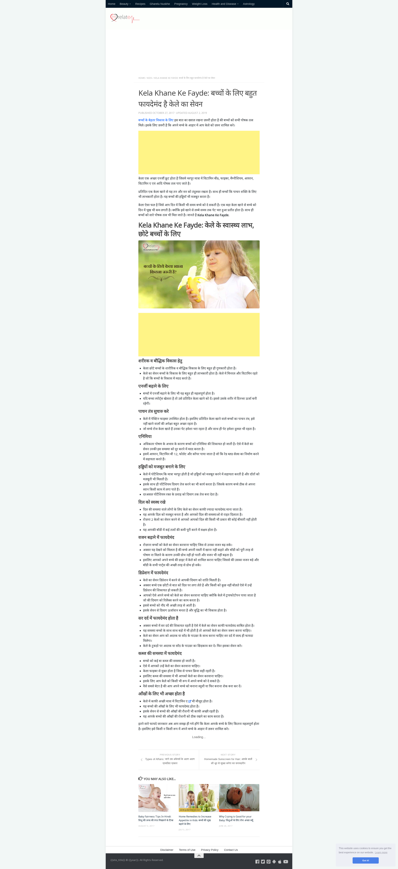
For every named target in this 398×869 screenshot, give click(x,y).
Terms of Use (187, 849)
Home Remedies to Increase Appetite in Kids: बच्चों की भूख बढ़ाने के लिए (195, 820)
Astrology (249, 3)
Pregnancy (181, 3)
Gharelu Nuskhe (160, 3)
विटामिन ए (181, 701)
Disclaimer (166, 849)
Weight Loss (199, 3)
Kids (149, 77)
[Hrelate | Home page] (125, 18)
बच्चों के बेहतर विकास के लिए (156, 120)
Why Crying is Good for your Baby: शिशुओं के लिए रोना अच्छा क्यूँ (236, 818)
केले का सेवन (151, 373)
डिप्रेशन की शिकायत (155, 590)
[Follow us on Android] (274, 862)
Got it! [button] (365, 860)
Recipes (140, 3)
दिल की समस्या (152, 509)
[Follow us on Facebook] (257, 862)
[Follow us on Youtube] (285, 862)
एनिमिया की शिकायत (209, 444)
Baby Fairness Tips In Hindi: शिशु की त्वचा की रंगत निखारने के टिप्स (155, 818)
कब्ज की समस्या (162, 676)
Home (111, 3)
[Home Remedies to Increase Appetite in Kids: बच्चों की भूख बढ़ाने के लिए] (199, 798)
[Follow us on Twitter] (263, 862)
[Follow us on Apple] (280, 862)
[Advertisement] (199, 54)
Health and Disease (224, 3)
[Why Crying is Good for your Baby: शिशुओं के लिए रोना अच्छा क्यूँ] (239, 798)
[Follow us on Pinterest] (268, 862)
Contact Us (231, 849)
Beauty (124, 3)
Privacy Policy (209, 849)
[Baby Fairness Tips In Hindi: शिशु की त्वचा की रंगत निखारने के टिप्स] (158, 798)
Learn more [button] (381, 852)
